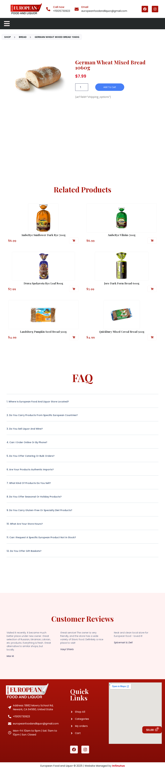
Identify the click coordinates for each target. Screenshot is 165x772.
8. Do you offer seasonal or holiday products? (34, 496)
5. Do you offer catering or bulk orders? (30, 456)
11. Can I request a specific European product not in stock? (41, 537)
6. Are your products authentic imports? (30, 469)
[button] (73, 241)
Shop (7, 36)
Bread (23, 36)
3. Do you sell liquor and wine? (25, 428)
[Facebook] (145, 9)
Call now (58, 7)
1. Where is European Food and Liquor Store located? (38, 401)
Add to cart (109, 87)
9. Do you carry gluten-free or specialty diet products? (39, 510)
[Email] (77, 9)
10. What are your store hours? (25, 523)
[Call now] (48, 9)
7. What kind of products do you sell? (29, 483)
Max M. (10, 656)
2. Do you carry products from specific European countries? (42, 415)
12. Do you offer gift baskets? (24, 551)
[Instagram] (155, 9)
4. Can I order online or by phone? (27, 442)
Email (84, 7)
